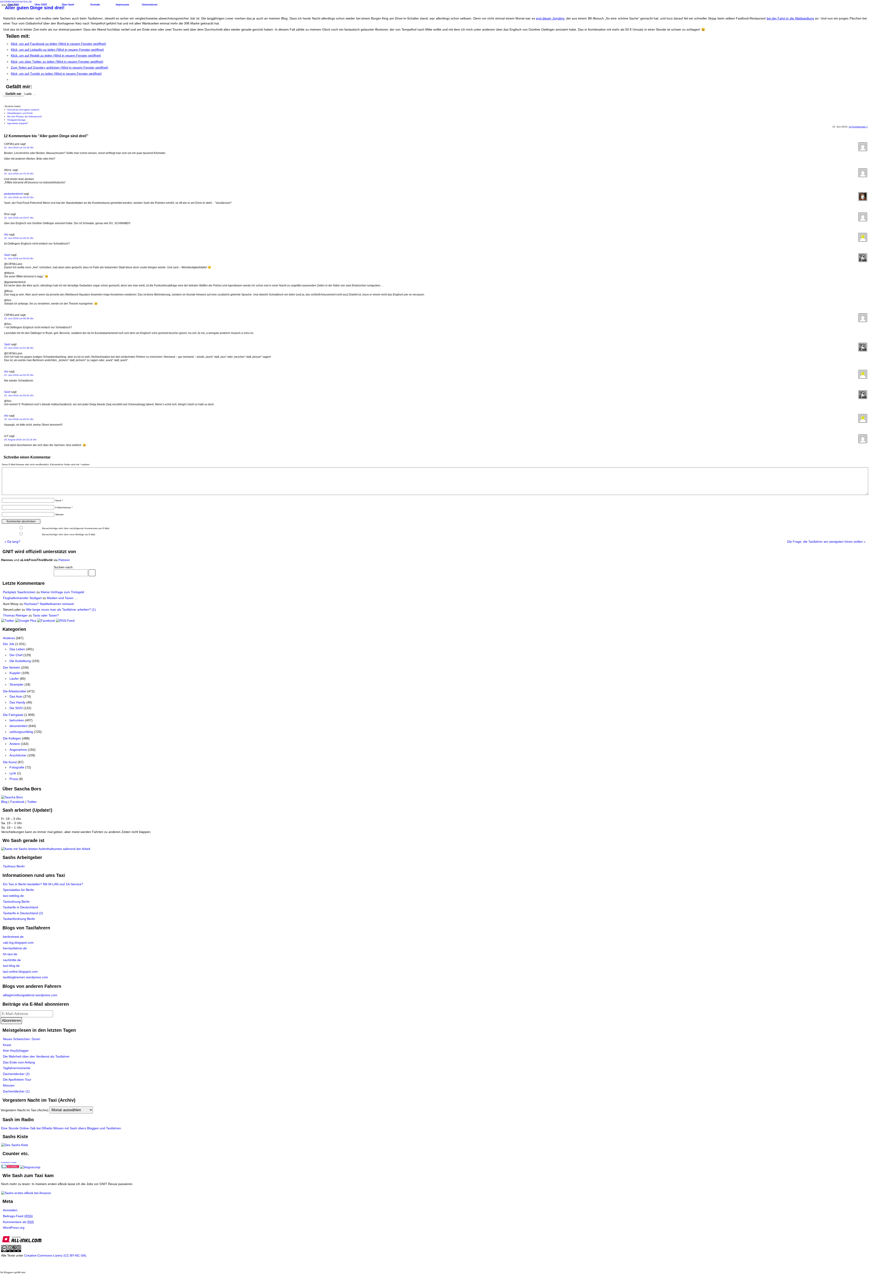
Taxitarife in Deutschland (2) (23, 913)
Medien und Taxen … (62, 598)
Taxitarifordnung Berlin (19, 919)
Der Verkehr (11, 667)
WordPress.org (13, 1227)
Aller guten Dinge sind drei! (35, 7)
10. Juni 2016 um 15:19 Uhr (19, 173)
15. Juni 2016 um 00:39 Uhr (19, 318)
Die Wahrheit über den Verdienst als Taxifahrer (36, 1056)
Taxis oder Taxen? (46, 615)
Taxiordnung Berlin (16, 901)
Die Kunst (10, 762)
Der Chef (16, 655)
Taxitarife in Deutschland (20, 907)
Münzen (8, 1085)
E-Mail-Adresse (63, 507)
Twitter (32, 802)
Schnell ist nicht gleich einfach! (23, 109)
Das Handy (17, 702)
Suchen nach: (63, 567)
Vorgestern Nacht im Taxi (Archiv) (24, 1110)
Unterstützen (149, 4)
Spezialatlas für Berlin (18, 890)
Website (59, 514)
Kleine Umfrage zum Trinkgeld (62, 592)
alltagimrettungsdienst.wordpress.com (30, 995)
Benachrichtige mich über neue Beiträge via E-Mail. (69, 534)
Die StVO (16, 708)
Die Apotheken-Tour (17, 1079)
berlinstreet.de (13, 936)
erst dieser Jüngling (550, 18)
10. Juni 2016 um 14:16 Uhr (19, 147)
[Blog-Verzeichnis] (10, 1167)
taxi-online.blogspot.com (20, 971)
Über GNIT (41, 4)
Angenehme (18, 749)
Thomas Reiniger (15, 615)
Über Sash (68, 4)
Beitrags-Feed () (18, 1216)
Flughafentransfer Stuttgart (22, 598)
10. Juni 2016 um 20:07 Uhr (19, 217)
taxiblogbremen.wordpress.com (25, 977)
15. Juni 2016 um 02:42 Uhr (19, 395)
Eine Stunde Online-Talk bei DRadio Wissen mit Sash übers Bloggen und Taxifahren (61, 1128)
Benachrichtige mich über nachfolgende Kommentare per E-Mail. (75, 528)
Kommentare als (18, 1222)
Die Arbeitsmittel (14, 691)
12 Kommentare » (858, 126)
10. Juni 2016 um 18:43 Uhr (19, 197)
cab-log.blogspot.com (18, 942)
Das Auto (16, 696)
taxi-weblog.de (13, 895)
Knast (7, 1045)
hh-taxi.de (10, 954)
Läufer (14, 678)
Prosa (14, 779)
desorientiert (18, 726)
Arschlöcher (18, 755)
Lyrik (13, 773)
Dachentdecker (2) (16, 1074)
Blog (4, 802)
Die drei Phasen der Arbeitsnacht (24, 116)
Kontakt (95, 4)
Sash (7, 255)
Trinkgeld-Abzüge (16, 120)
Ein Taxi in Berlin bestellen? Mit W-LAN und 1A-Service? (43, 884)
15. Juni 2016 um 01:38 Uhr (19, 348)
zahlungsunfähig (21, 732)
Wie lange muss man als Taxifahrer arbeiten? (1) (61, 609)
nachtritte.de (12, 960)
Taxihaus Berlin (14, 866)
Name (59, 500)
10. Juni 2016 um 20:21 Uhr (19, 238)
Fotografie (17, 767)
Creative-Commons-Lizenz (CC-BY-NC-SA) (55, 1255)
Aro (6, 234)
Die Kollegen (12, 738)
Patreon (64, 560)
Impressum (122, 4)
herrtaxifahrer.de (15, 948)
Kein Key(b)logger (16, 1050)
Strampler (17, 684)
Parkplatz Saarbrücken (19, 592)
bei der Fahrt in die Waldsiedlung (790, 18)
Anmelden (10, 1210)
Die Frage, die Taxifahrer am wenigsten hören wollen (826, 541)
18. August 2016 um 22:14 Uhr (20, 439)
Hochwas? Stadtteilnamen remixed (49, 604)
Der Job (8, 644)
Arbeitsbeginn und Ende (20, 113)
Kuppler (15, 673)
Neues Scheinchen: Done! (21, 1039)
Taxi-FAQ (13, 4)
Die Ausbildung (20, 661)
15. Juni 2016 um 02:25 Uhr (19, 375)
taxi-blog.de (11, 965)
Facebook (17, 802)
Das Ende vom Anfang (19, 1062)
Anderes (9, 638)
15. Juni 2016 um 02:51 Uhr (19, 419)
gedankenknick (13, 193)
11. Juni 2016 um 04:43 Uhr (18, 258)
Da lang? (12, 541)
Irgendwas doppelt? (17, 123)
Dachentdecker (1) (16, 1091)
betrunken (17, 720)
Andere (15, 744)
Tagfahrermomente (16, 1068)
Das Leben (17, 649)
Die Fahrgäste (13, 715)
